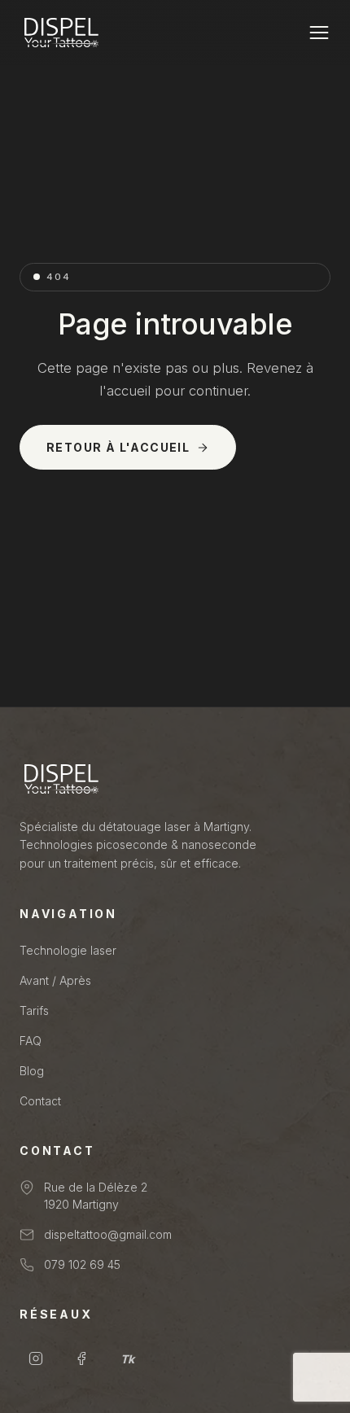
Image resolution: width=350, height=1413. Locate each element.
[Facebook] (81, 1358)
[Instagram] (36, 1358)
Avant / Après (55, 980)
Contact (40, 1101)
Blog (32, 1071)
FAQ (31, 1041)
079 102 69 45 (82, 1264)
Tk (127, 1359)
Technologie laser (68, 950)
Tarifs (34, 1010)
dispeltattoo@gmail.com (108, 1234)
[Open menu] (319, 32)
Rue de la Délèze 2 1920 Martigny (95, 1195)
